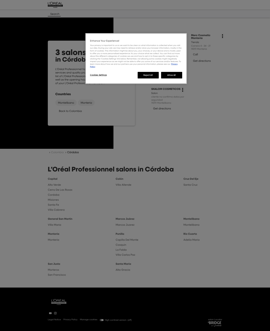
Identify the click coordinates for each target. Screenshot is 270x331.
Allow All (171, 75)
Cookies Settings (98, 75)
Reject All (148, 75)
